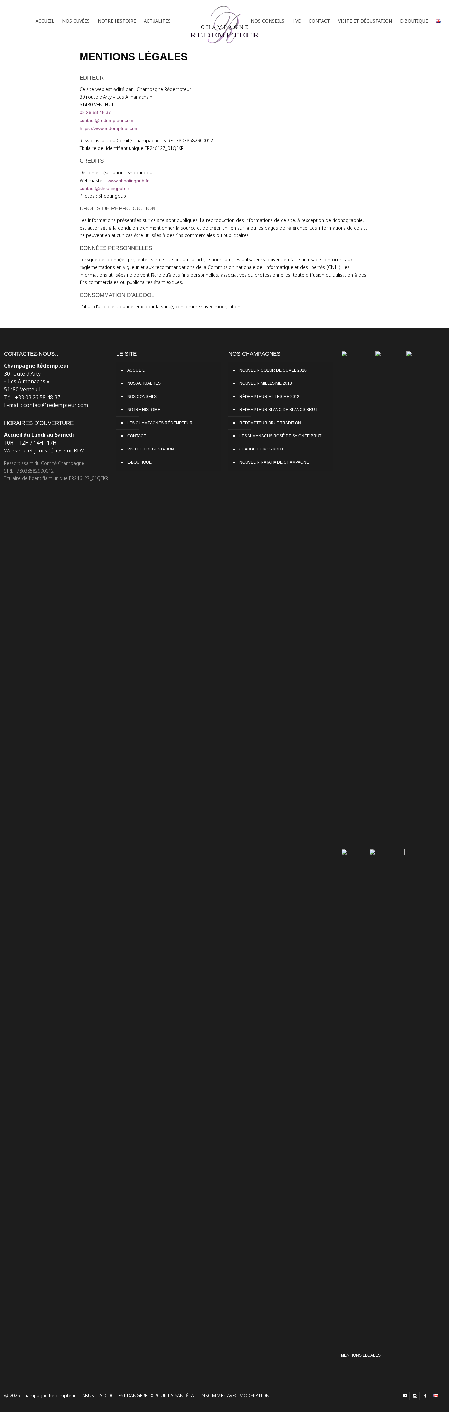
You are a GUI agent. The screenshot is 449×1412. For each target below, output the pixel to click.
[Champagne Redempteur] (224, 21)
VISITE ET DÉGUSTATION (150, 449)
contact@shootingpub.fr (104, 188)
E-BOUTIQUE (139, 462)
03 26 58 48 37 (95, 112)
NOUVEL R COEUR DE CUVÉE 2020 (273, 370)
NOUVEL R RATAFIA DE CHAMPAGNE (274, 462)
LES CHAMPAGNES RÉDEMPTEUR (160, 423)
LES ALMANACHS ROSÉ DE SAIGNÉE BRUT (280, 436)
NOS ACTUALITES (144, 383)
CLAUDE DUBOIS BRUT (261, 449)
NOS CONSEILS (142, 396)
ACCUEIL (136, 370)
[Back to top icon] (422, 1401)
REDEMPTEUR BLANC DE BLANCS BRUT (278, 409)
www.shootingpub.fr (128, 180)
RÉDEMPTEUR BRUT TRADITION (270, 423)
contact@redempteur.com (106, 120)
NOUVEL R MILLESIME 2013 (265, 383)
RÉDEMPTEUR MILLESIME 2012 (269, 396)
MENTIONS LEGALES (361, 1355)
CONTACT (136, 436)
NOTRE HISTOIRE (143, 409)
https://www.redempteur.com (109, 128)
